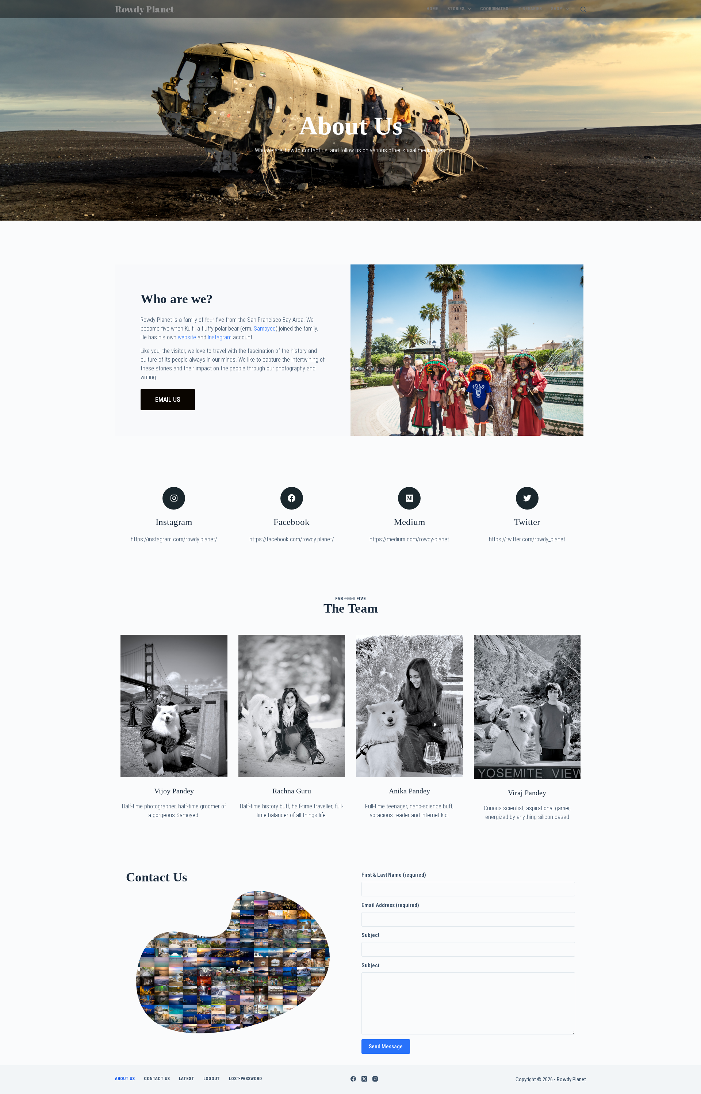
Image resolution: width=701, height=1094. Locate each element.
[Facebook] (291, 498)
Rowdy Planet (144, 9)
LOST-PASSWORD (245, 1078)
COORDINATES (494, 8)
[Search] (583, 9)
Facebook (291, 522)
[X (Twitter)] (364, 1079)
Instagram (219, 337)
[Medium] (409, 498)
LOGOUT (211, 1078)
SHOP (556, 8)
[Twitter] (527, 498)
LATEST (186, 1078)
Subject (370, 935)
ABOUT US (125, 1078)
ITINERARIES (529, 8)
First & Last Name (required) (393, 875)
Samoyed (265, 328)
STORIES (455, 8)
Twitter (527, 522)
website (187, 337)
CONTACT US (157, 1078)
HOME (432, 8)
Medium (409, 522)
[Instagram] (173, 498)
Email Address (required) (390, 905)
